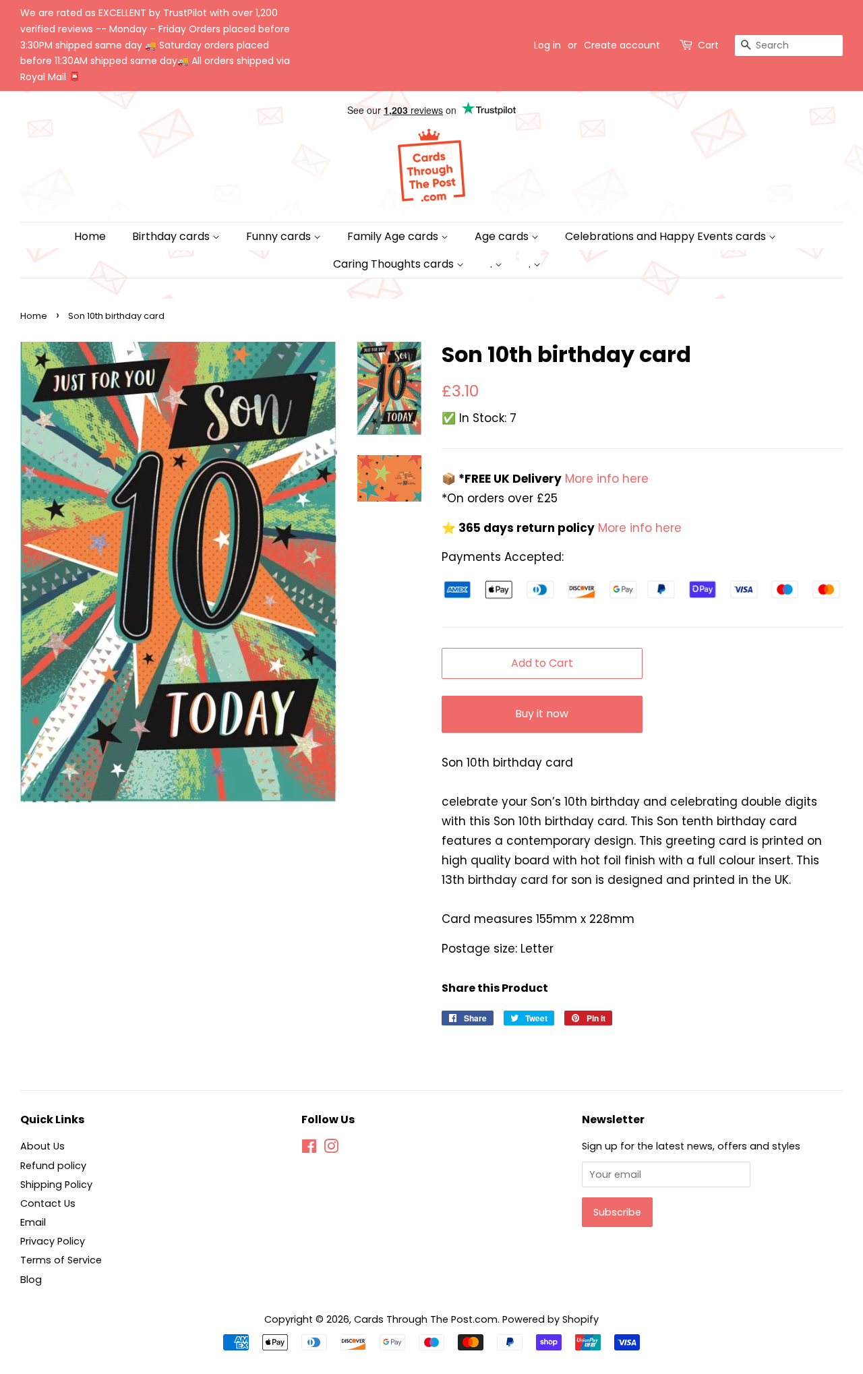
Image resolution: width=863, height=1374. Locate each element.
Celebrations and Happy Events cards (667, 236)
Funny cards (280, 236)
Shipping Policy (56, 1184)
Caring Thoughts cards (394, 264)
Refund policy (53, 1165)
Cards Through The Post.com (426, 1319)
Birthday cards (172, 236)
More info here (605, 479)
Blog (31, 1279)
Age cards (503, 236)
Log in (547, 45)
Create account (622, 45)
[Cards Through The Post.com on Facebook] (309, 1149)
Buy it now (541, 713)
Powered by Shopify (550, 1319)
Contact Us (48, 1203)
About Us (42, 1146)
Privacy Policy (52, 1241)
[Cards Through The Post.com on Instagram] (331, 1149)
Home (90, 236)
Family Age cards (394, 236)
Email (33, 1222)
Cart (708, 45)
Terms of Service (61, 1260)
